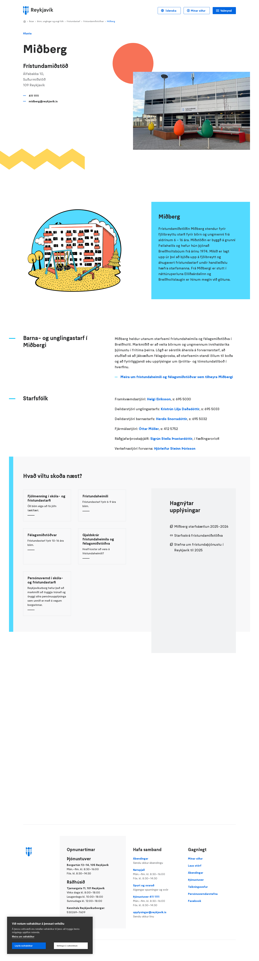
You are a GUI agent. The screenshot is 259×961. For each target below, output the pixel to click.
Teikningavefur (198, 886)
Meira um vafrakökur (23, 936)
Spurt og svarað (150, 887)
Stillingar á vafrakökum (67, 946)
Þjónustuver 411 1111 (149, 901)
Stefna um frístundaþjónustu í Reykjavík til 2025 (199, 547)
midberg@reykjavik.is (43, 101)
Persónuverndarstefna (203, 894)
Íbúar (31, 21)
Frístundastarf (73, 21)
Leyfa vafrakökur (24, 946)
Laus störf (194, 865)
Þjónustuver (196, 879)
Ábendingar (148, 860)
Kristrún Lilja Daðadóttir (180, 409)
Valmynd (226, 10)
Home (24, 21)
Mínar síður (198, 10)
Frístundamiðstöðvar (93, 21)
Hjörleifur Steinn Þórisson (175, 448)
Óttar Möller (149, 428)
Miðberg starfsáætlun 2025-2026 (201, 526)
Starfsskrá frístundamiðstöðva (198, 535)
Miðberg (111, 21)
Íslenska (170, 10)
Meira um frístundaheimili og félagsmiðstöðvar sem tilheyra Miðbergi (176, 377)
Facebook (194, 901)
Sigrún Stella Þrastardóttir (171, 438)
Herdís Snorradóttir (171, 419)
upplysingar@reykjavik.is (149, 914)
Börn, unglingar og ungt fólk (50, 21)
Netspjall (149, 874)
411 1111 (34, 95)
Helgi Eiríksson (159, 399)
